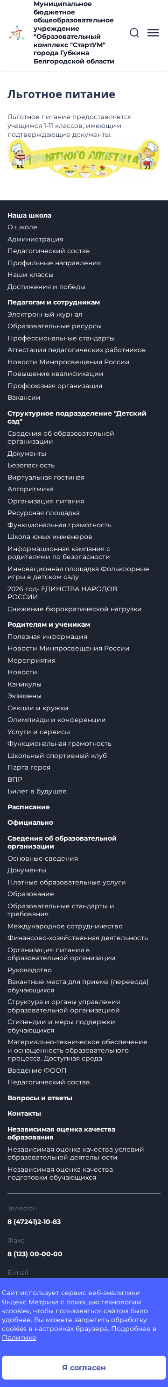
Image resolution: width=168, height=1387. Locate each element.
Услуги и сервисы (38, 732)
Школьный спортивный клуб (57, 755)
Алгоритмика (30, 489)
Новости (22, 672)
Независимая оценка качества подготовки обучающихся (60, 1173)
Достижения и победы (46, 287)
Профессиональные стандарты (61, 338)
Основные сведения (42, 858)
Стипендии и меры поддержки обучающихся (61, 1026)
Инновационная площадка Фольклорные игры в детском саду (78, 573)
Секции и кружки (38, 708)
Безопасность (31, 465)
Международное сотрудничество (65, 926)
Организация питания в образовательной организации (61, 954)
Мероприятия (31, 660)
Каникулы (24, 684)
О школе (22, 227)
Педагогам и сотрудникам (53, 302)
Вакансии (24, 397)
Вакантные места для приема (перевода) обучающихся (78, 985)
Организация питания (45, 501)
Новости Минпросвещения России (68, 362)
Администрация (35, 239)
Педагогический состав (48, 251)
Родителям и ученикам (48, 625)
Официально (30, 823)
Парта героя (28, 767)
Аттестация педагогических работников (76, 350)
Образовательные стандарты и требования (60, 910)
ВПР (14, 779)
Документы (26, 453)
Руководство (29, 970)
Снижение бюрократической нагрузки (74, 609)
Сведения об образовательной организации (60, 437)
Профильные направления (54, 263)
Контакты (24, 1114)
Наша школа (29, 215)
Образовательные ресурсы (54, 326)
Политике (19, 1337)
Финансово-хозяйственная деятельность (77, 938)
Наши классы (30, 274)
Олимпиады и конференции (56, 719)
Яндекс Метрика (30, 1302)
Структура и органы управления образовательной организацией (63, 1006)
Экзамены (24, 696)
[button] (134, 32)
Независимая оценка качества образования (61, 1133)
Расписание (28, 807)
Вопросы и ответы (39, 1098)
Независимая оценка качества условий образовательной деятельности (75, 1153)
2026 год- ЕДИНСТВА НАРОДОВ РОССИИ (62, 593)
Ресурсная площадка (43, 513)
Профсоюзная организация (54, 386)
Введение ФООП (37, 1070)
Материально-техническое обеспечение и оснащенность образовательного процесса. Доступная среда (77, 1050)
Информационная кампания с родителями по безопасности (58, 553)
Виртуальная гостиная (45, 477)
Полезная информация (47, 636)
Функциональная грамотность (59, 525)
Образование (30, 894)
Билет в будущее (37, 791)
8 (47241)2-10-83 (34, 1221)
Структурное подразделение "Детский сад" (77, 418)
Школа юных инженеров (49, 536)
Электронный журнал (45, 314)
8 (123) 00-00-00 (35, 1254)
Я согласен (84, 1367)
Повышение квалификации (55, 373)
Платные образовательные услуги (66, 882)
